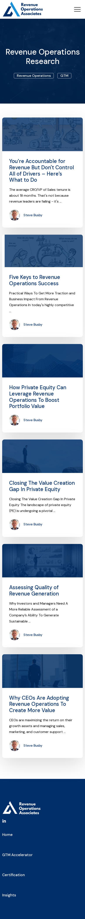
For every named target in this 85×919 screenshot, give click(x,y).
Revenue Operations (34, 75)
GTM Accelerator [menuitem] (17, 854)
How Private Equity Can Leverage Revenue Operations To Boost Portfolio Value (37, 396)
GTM (64, 75)
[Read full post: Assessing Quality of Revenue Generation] (42, 561)
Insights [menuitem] (9, 895)
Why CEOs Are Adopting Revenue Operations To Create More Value (39, 704)
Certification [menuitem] (13, 874)
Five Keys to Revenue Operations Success (34, 280)
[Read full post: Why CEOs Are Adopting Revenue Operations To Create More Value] (42, 671)
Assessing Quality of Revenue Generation (34, 590)
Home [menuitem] (7, 834)
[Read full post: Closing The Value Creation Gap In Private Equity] (42, 456)
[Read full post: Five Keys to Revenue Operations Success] (42, 251)
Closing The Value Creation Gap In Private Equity (42, 486)
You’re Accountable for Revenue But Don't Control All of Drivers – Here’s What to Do (41, 170)
